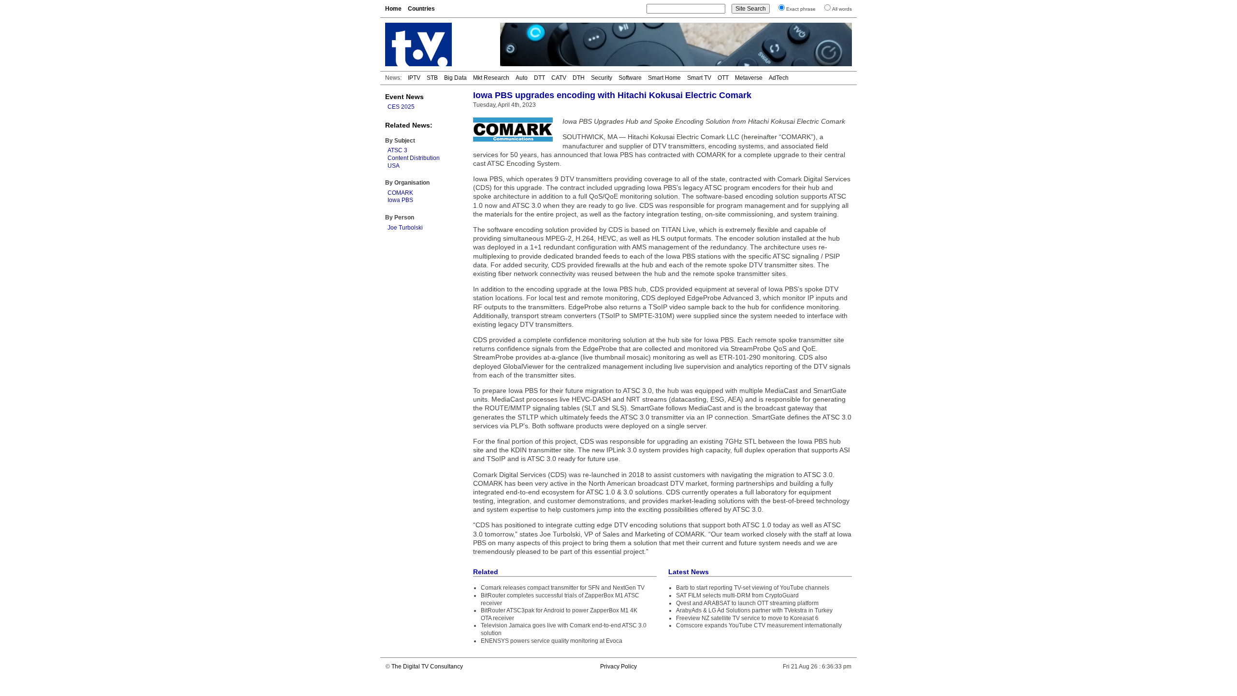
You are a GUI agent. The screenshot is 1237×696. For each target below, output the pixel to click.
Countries (421, 8)
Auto (522, 77)
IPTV (414, 77)
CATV (558, 77)
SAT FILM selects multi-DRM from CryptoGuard (737, 595)
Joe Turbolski (405, 227)
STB (432, 77)
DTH (579, 77)
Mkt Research (491, 77)
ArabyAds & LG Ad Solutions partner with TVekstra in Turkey (754, 610)
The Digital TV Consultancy (427, 666)
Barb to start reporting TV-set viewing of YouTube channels (752, 587)
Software (630, 77)
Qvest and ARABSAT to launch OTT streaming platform (747, 603)
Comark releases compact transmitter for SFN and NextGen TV (563, 587)
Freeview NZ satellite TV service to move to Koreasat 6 (747, 618)
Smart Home (664, 77)
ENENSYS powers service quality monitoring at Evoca (551, 641)
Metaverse (748, 77)
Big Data (455, 77)
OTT (723, 77)
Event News (404, 97)
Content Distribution (414, 158)
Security (601, 77)
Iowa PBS (400, 200)
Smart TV (699, 77)
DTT (539, 77)
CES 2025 (401, 106)
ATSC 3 (397, 150)
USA (394, 165)
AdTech (779, 77)
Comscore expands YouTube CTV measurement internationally (759, 625)
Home (393, 8)
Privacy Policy (618, 666)
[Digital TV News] (437, 44)
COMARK (400, 192)
